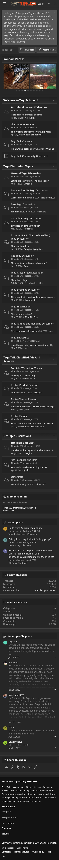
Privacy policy (38, 851)
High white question (21, 148)
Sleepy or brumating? (21, 314)
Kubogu (29, 228)
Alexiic (32, 117)
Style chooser (8, 848)
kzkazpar (38, 392)
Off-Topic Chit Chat (23, 442)
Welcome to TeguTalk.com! (20, 100)
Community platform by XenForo (29, 842)
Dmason (28, 183)
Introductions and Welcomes (29, 107)
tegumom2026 (48, 197)
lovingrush (30, 300)
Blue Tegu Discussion (23, 204)
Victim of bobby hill (33, 134)
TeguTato (13, 641)
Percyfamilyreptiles (33, 249)
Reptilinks (15, 392)
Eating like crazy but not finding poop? (30, 180)
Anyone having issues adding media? (29, 467)
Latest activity (8, 823)
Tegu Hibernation (20, 306)
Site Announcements (22, 124)
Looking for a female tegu (23, 375)
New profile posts (10, 817)
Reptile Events (19, 416)
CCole (11, 727)
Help (49, 851)
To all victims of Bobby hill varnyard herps (31, 131)
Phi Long (49, 148)
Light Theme (22, 848)
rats (50, 331)
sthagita (28, 453)
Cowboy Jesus (15, 741)
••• (55, 657)
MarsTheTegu (31, 317)
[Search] (55, 3)
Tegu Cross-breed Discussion (27, 272)
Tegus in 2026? (18, 211)
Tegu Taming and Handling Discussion (32, 323)
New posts (6, 811)
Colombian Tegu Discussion (26, 218)
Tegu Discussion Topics (18, 166)
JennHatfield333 (16, 695)
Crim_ (27, 266)
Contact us (6, 851)
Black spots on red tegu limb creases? (29, 263)
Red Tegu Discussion (22, 255)
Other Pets (17, 476)
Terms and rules (21, 851)
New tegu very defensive (23, 331)
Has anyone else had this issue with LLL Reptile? (34, 406)
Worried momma (19, 197)
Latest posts (15, 522)
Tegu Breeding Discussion (25, 289)
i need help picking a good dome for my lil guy (33, 345)
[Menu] (4, 4)
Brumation (16, 484)
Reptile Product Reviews (24, 385)
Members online (17, 496)
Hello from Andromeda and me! (26, 114)
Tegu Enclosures (20, 337)
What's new (8, 806)
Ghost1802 (41, 484)
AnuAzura (13, 662)
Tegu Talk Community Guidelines (29, 156)
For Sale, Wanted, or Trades (26, 368)
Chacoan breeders (20, 246)
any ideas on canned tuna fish (25, 225)
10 (42, 90)
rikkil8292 (41, 211)
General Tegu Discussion (26, 173)
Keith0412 (30, 378)
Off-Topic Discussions (17, 436)
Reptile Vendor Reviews (24, 399)
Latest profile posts (20, 636)
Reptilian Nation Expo (33, 426)
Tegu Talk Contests (21, 141)
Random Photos (13, 59)
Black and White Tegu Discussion (29, 190)
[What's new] (49, 3)
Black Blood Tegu (19, 280)
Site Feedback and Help (24, 459)
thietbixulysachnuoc (45, 590)
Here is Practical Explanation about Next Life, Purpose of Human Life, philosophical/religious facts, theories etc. (32, 553)
